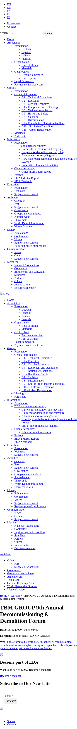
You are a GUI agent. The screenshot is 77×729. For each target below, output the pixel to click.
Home (10, 39)
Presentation (21, 45)
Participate (20, 136)
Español (26, 52)
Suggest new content (26, 194)
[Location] (21, 714)
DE (9, 4)
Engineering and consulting (29, 271)
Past (16, 203)
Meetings (19, 132)
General (18, 255)
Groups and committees (27, 213)
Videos (18, 239)
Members (12, 261)
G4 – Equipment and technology (39, 107)
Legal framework (24, 81)
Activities (12, 197)
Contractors (20, 268)
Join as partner (29, 78)
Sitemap (11, 721)
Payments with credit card (29, 84)
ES (9, 10)
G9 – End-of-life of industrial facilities (42, 123)
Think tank (20, 219)
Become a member (32, 74)
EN (9, 7)
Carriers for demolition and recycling (42, 149)
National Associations (26, 265)
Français (26, 58)
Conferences (21, 236)
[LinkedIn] (3, 714)
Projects (18, 174)
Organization (21, 61)
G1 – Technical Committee (36, 97)
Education (13, 184)
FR (9, 14)
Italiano (25, 55)
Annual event (22, 216)
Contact (11, 26)
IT (8, 17)
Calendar (19, 200)
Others (18, 281)
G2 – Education (30, 100)
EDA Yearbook (23, 181)
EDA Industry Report (26, 178)
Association (13, 42)
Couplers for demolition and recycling (42, 152)
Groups (11, 87)
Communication (16, 249)
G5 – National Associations (36, 110)
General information (25, 94)
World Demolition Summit (29, 223)
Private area (13, 23)
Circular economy (24, 168)
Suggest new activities (26, 566)
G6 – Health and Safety (34, 113)
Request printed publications (30, 245)
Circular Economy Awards (22, 583)
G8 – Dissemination (32, 120)
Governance (21, 210)
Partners (18, 278)
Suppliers (19, 274)
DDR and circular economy (30, 145)
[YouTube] (12, 714)
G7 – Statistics (29, 116)
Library (11, 229)
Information (13, 139)
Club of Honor (29, 65)
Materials (26, 68)
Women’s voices (23, 226)
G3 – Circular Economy (35, 103)
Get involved (21, 71)
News (17, 252)
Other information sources (36, 171)
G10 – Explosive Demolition (37, 126)
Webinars (19, 190)
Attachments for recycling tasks (39, 155)
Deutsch (26, 49)
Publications (21, 232)
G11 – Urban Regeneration (36, 129)
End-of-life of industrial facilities (39, 165)
